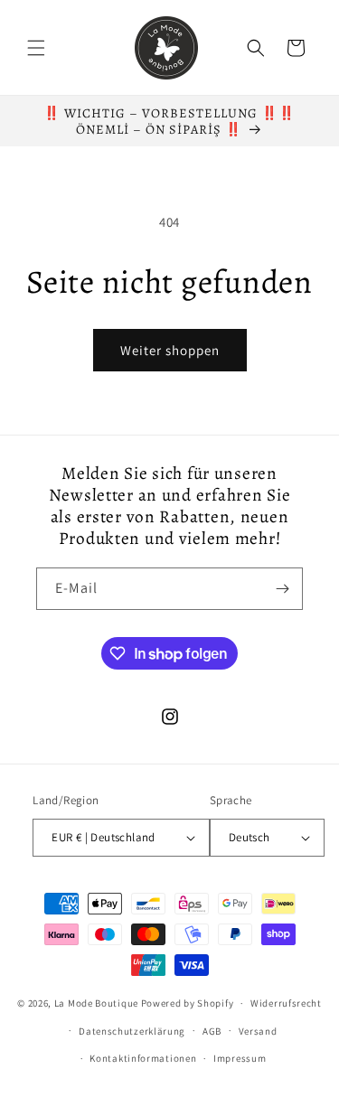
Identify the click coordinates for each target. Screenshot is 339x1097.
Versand (258, 1031)
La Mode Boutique (96, 1003)
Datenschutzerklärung (132, 1031)
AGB (211, 1031)
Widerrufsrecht (286, 1003)
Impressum (239, 1058)
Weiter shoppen (170, 350)
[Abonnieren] (282, 588)
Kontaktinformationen (142, 1058)
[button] (36, 48)
